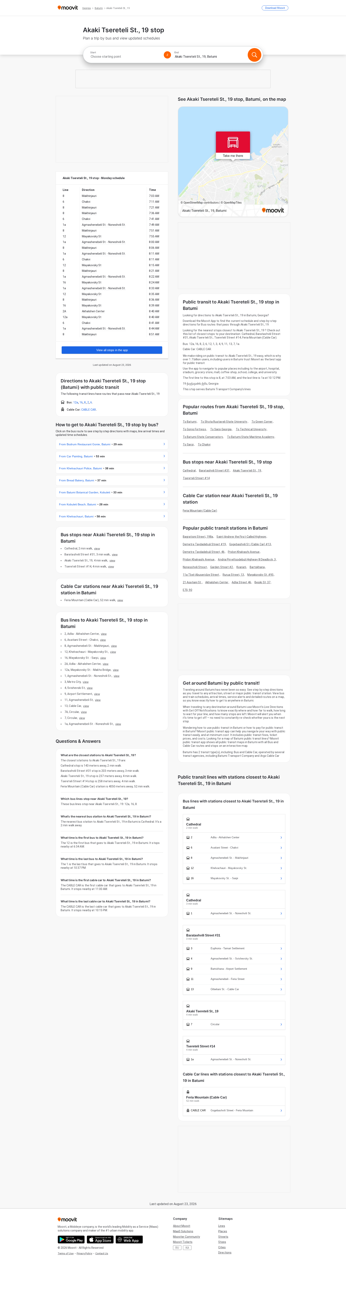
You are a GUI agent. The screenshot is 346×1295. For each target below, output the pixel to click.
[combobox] (125, 56)
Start (93, 52)
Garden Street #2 (221, 567)
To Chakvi (204, 444)
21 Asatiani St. (192, 582)
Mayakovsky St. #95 (260, 574)
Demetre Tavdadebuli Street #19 (204, 544)
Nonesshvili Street (195, 567)
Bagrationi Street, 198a (198, 536)
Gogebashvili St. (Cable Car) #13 (250, 544)
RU (177, 1247)
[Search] (254, 55)
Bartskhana (257, 567)
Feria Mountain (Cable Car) (200, 510)
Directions (224, 1252)
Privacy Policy (84, 1253)
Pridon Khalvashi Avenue (244, 551)
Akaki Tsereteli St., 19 (247, 470)
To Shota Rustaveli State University (224, 421)
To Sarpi (188, 444)
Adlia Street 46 (241, 582)
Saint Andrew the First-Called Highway (241, 536)
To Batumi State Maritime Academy (250, 436)
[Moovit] (68, 7)
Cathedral (189, 470)
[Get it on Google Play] (71, 1240)
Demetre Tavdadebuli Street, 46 (203, 551)
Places (222, 1231)
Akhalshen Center (216, 582)
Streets (223, 1236)
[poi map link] (233, 162)
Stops (222, 1242)
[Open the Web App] (129, 1240)
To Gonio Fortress (194, 429)
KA (187, 1247)
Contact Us (101, 1253)
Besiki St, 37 (262, 582)
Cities (222, 1247)
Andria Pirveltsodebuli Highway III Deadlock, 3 (247, 559)
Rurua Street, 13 (233, 574)
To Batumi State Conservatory (203, 436)
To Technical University (251, 429)
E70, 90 (187, 590)
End (176, 52)
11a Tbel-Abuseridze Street (201, 574)
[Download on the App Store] (100, 1240)
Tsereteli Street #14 (196, 478)
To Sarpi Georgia (221, 429)
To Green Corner (262, 421)
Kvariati (241, 567)
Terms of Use (65, 1253)
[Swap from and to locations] (167, 54)
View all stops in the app (112, 350)
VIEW (97, 548)
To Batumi (189, 421)
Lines (221, 1225)
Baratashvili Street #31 (214, 470)
